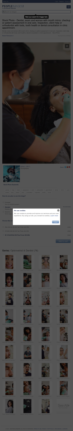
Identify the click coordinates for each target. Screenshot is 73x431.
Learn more (54, 216)
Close (55, 222)
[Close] (58, 210)
